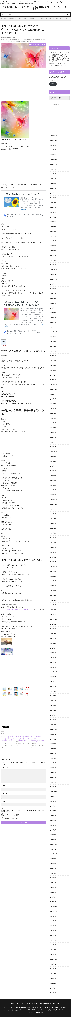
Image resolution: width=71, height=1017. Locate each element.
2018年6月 (53, 298)
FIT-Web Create (61, 1010)
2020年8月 (53, 174)
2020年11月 (53, 159)
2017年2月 (53, 375)
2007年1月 (53, 954)
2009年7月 (53, 811)
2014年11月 (53, 504)
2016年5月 (53, 418)
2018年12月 (53, 269)
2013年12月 (53, 557)
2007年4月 (53, 940)
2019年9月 (53, 226)
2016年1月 (53, 437)
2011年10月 (53, 681)
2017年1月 (53, 380)
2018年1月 (53, 322)
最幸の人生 (17, 41)
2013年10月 (53, 566)
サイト (3, 801)
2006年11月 (53, 964)
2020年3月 (53, 198)
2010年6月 (53, 758)
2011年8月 (53, 691)
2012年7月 (53, 638)
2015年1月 (53, 495)
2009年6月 (53, 815)
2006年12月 (53, 959)
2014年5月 (53, 533)
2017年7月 (53, 351)
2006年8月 (53, 973)
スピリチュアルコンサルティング (11, 39)
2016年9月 (53, 399)
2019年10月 (53, 222)
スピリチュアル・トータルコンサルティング (31, 39)
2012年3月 (53, 657)
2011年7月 (53, 696)
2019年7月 (53, 236)
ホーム (12, 1003)
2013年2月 (53, 605)
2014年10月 (53, 509)
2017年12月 (53, 327)
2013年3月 (53, 600)
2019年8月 (53, 231)
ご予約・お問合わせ (45, 1003)
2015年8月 (53, 461)
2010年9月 (53, 744)
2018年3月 (53, 313)
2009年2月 (53, 835)
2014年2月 (53, 547)
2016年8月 (53, 404)
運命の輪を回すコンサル (15, 18)
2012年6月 (53, 643)
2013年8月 (53, 576)
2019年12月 (53, 212)
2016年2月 (53, 432)
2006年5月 (53, 988)
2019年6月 (53, 241)
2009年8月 (53, 806)
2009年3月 (53, 830)
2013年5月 (53, 590)
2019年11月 (53, 217)
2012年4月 (53, 653)
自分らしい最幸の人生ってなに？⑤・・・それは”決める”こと (22, 738)
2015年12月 (53, 442)
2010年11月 (53, 734)
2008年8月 (53, 863)
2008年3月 (53, 887)
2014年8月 (53, 519)
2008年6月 (53, 873)
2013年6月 (53, 586)
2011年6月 (53, 700)
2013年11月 (53, 562)
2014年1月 (53, 552)
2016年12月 (53, 384)
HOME (4, 18)
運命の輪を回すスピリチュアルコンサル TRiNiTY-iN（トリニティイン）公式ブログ (35, 8)
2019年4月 (53, 250)
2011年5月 (53, 705)
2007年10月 (53, 911)
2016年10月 (53, 394)
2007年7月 (53, 926)
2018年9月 (53, 284)
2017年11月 (53, 332)
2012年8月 (53, 633)
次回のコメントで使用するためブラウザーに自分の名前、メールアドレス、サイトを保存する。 (23, 811)
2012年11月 (53, 619)
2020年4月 (53, 193)
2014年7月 (53, 523)
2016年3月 (53, 428)
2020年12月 (53, 155)
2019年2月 (53, 260)
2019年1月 (53, 265)
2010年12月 (53, 729)
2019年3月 (53, 255)
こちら (63, 63)
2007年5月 (53, 935)
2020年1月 (53, 207)
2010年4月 (53, 768)
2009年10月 (53, 796)
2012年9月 (53, 629)
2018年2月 (53, 317)
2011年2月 (53, 720)
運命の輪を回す (31, 41)
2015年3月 (53, 485)
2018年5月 (53, 303)
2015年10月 (53, 451)
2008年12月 (53, 844)
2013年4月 (53, 595)
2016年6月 (53, 413)
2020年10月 (53, 164)
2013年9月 (53, 571)
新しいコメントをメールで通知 (10, 815)
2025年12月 (53, 135)
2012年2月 (53, 662)
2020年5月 (53, 188)
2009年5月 (53, 820)
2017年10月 (53, 337)
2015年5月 (53, 475)
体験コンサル (10, 41)
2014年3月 (53, 542)
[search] (68, 14)
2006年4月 (53, 993)
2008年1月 (53, 897)
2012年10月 (53, 624)
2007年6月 (53, 930)
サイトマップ (56, 1003)
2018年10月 (53, 279)
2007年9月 (53, 916)
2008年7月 (53, 868)
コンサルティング (31, 1003)
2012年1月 (53, 667)
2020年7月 (53, 178)
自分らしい (23, 41)
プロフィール (20, 1003)
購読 (52, 84)
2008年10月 (53, 854)
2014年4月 (53, 538)
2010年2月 (53, 777)
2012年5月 (53, 648)
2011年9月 (53, 686)
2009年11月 (53, 791)
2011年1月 (53, 724)
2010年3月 (53, 772)
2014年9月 (53, 514)
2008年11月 (53, 849)
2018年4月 (53, 308)
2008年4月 (53, 882)
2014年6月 (53, 528)
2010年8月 (53, 748)
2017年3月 (53, 370)
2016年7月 (53, 408)
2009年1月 (53, 839)
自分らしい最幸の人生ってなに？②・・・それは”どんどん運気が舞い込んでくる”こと (45, 18)
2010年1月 (53, 782)
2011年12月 (53, 672)
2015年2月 (53, 490)
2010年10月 (53, 739)
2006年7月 (53, 978)
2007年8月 (53, 921)
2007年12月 (53, 902)
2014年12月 (53, 499)
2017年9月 (53, 341)
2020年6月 (53, 183)
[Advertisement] (23, 86)
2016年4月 (53, 423)
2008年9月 (53, 859)
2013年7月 (53, 581)
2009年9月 (53, 801)
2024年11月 (53, 140)
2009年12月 (53, 787)
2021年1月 (53, 150)
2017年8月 (53, 346)
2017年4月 (53, 365)
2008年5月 (53, 878)
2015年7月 (53, 466)
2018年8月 (53, 289)
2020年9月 (53, 169)
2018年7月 (53, 293)
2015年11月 (53, 447)
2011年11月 (53, 677)
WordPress (39, 1012)
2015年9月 (53, 456)
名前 (3, 786)
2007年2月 (53, 950)
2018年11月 (53, 274)
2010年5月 (53, 763)
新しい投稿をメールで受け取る (10, 818)
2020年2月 (53, 202)
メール (4, 793)
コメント (4, 767)
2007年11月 (53, 906)
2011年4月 (53, 710)
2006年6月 (53, 983)
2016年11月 (53, 389)
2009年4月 (53, 825)
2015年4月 (53, 480)
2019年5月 (53, 246)
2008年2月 (53, 892)
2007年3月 (53, 945)
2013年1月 (53, 609)
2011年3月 (53, 715)
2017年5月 (53, 360)
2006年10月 (53, 969)
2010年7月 (53, 753)
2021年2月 (53, 145)
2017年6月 (53, 356)
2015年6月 (53, 471)
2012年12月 (53, 614)
